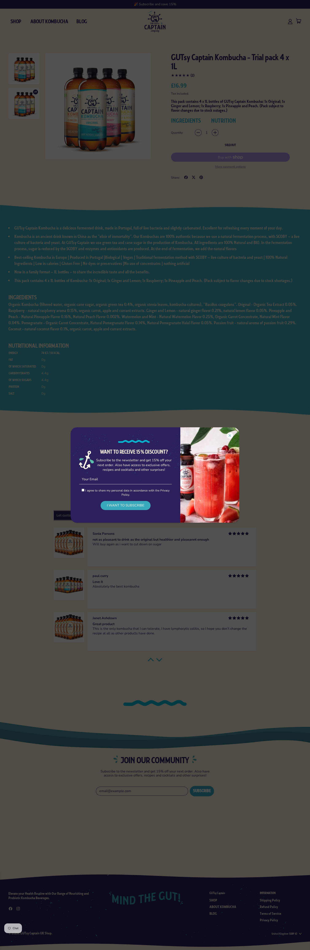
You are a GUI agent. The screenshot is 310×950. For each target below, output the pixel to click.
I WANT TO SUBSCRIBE (125, 505)
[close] (230, 435)
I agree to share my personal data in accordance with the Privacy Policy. (127, 493)
